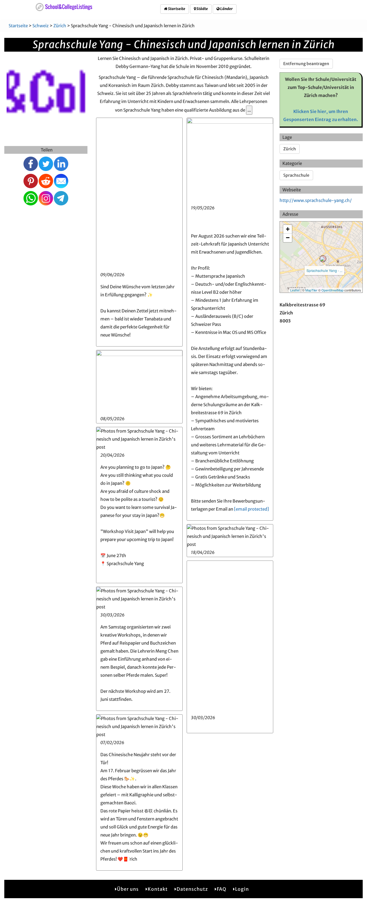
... (249, 110)
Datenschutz (192, 889)
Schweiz (40, 25)
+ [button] (288, 229)
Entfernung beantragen (306, 63)
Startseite (176, 8)
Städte (202, 8)
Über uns (128, 889)
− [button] (288, 237)
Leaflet (295, 290)
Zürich (59, 25)
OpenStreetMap (332, 290)
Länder (226, 8)
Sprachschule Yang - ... (324, 270)
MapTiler (311, 290)
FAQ (221, 889)
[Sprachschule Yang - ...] (322, 258)
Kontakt (158, 889)
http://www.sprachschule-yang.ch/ (316, 200)
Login (242, 889)
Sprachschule (296, 175)
